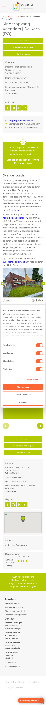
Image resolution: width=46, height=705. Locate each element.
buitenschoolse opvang (14, 261)
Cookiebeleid (34, 682)
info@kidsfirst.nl (13, 666)
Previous (2, 283)
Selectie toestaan (23, 395)
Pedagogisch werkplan (23, 580)
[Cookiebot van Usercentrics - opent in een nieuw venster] (32, 301)
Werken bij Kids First (13, 603)
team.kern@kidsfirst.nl (15, 77)
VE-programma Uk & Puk (21, 120)
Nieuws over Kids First (14, 607)
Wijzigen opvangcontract (15, 611)
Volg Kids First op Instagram (23, 586)
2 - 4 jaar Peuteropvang (17, 545)
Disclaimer (22, 682)
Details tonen (32, 379)
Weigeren (23, 402)
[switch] (39, 353)
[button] (23, 519)
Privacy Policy (10, 682)
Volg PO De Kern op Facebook (23, 583)
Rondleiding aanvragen (23, 47)
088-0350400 (12, 662)
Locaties (13, 16)
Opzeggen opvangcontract (16, 614)
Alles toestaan (23, 387)
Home (4, 16)
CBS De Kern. (13, 210)
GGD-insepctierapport (23, 576)
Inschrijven (23, 40)
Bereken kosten (23, 54)
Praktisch (10, 599)
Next (43, 283)
